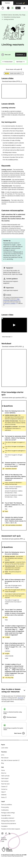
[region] (14, 91)
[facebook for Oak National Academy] (6, 833)
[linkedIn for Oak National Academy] (9, 833)
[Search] (8, 8)
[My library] (12, 8)
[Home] (2, 8)
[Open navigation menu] (24, 8)
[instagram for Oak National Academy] (2, 833)
